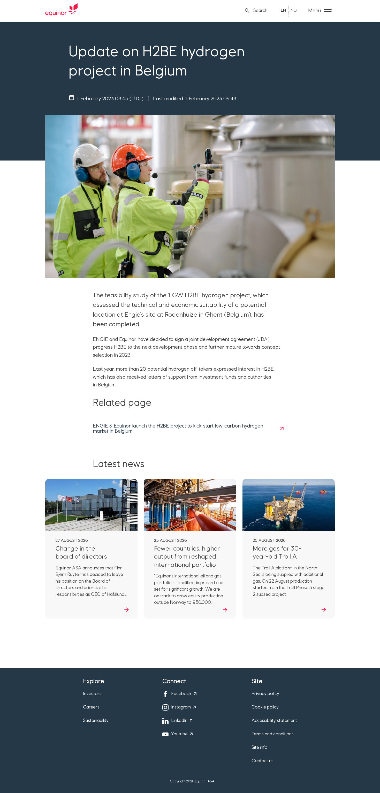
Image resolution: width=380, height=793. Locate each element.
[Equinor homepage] (61, 10)
